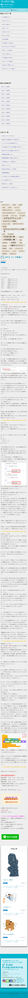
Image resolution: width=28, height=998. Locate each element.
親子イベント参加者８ (6, 116)
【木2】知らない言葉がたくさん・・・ (9, 65)
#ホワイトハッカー (18, 223)
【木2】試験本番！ (5, 39)
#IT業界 (20, 204)
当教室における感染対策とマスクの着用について (11, 139)
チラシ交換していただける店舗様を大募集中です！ (11, 176)
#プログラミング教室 (9, 221)
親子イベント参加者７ (6, 119)
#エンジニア (17, 207)
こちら (19, 789)
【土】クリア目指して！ (6, 24)
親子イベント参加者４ (6, 90)
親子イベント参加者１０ (6, 108)
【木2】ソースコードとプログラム (8, 135)
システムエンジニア (19, 248)
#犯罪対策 (4, 245)
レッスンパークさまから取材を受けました (9, 143)
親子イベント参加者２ (6, 97)
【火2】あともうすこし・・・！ (8, 31)
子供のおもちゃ (13, 253)
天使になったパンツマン (6, 165)
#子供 (4, 234)
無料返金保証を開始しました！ (7, 154)
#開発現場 (4, 248)
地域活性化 (5, 253)
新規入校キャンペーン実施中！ (7, 183)
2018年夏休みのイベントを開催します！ (9, 161)
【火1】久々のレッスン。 (6, 20)
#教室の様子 (5, 242)
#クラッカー (18, 210)
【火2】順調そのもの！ (6, 17)
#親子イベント (17, 245)
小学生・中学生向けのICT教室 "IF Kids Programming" (17, 993)
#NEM (4, 207)
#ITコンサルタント (5, 204)
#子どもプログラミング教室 (14, 229)
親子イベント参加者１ (6, 101)
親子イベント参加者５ (6, 86)
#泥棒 (21, 242)
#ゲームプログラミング (9, 213)
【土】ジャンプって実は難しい (7, 61)
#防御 (11, 248)
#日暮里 (13, 242)
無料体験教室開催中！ (6, 172)
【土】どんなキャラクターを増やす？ (9, 46)
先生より (3, 262)
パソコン (14, 251)
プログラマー (21, 251)
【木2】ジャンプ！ (5, 28)
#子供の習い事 (9, 237)
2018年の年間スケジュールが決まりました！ (10, 187)
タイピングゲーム (6, 251)
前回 (10, 306)
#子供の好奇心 (10, 234)
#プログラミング (12, 218)
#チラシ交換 (22, 215)
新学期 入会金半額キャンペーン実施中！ (9, 169)
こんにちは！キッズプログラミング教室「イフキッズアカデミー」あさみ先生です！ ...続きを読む (13, 887)
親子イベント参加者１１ (6, 105)
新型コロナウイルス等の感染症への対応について (11, 150)
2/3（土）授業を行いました (7, 180)
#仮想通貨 (4, 226)
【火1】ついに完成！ (6, 35)
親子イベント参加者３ (6, 94)
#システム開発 (5, 215)
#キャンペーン (7, 210)
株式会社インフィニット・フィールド (11, 974)
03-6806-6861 (8, 4)
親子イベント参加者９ (6, 112)
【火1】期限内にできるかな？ (7, 57)
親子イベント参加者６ (6, 123)
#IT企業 (14, 204)
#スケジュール (14, 215)
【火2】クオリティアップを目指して (8, 68)
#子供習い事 (9, 240)
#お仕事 (9, 207)
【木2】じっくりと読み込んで (7, 50)
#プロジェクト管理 (6, 223)
